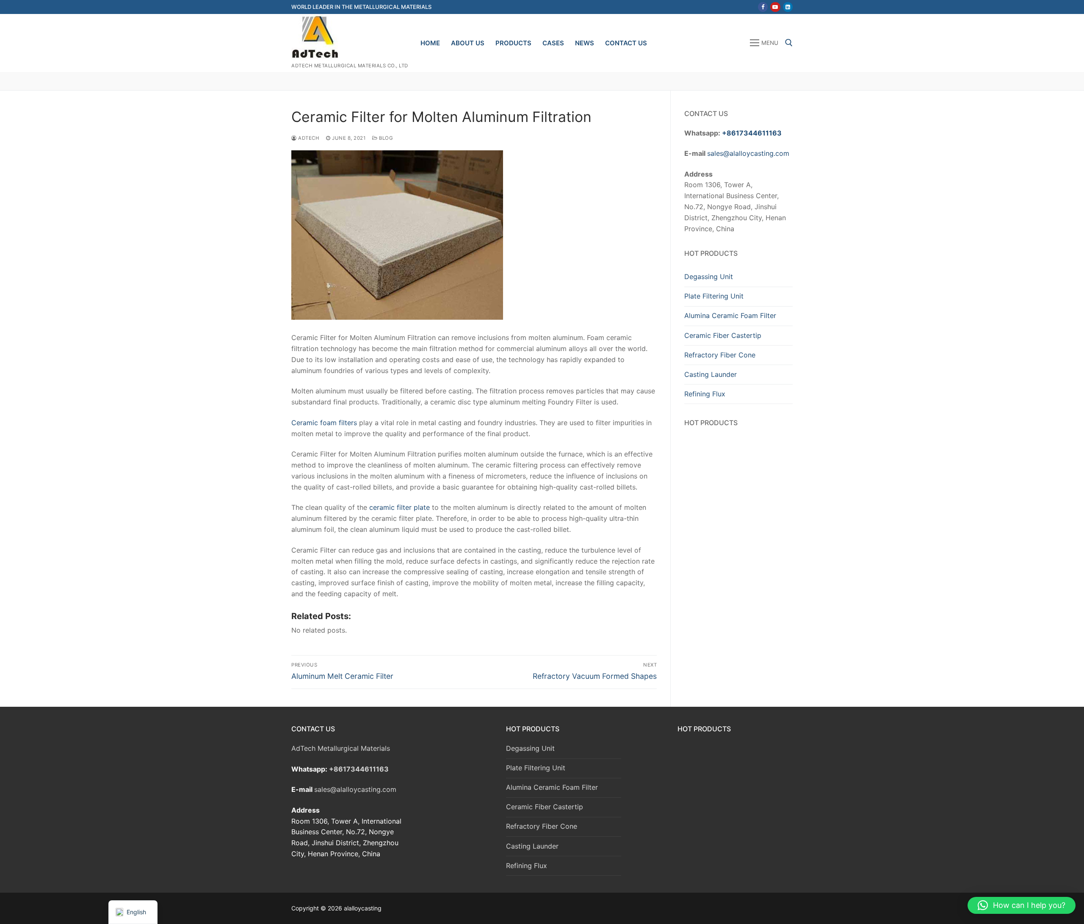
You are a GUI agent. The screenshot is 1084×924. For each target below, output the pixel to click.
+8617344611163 (752, 133)
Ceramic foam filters (324, 422)
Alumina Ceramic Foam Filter (730, 315)
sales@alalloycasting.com (748, 153)
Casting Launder (710, 374)
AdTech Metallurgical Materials (340, 748)
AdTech (308, 138)
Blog (385, 138)
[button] (1022, 905)
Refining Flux (704, 394)
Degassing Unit (708, 276)
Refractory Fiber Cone (719, 355)
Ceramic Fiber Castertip (722, 335)
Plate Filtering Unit (714, 296)
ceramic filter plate (399, 507)
